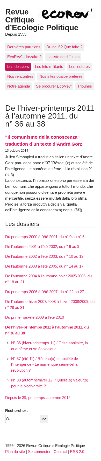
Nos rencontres (20, 76)
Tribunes (84, 86)
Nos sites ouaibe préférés (61, 76)
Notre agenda (18, 86)
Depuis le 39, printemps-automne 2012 (37, 397)
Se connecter (39, 451)
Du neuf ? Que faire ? (64, 47)
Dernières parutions (23, 47)
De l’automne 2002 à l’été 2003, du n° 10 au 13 (44, 256)
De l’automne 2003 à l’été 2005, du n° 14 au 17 (44, 266)
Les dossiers (18, 66)
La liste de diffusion (63, 56)
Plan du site (15, 451)
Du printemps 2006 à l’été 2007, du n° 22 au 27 (44, 292)
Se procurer (53, 86)
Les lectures (79, 66)
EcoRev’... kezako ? (24, 56)
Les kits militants (49, 66)
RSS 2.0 (77, 451)
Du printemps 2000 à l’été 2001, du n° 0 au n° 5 (44, 237)
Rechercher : (16, 410)
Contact (60, 451)
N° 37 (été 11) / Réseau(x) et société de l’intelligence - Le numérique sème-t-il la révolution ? (44, 364)
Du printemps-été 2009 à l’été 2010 (34, 317)
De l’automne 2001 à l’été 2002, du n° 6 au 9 (42, 246)
